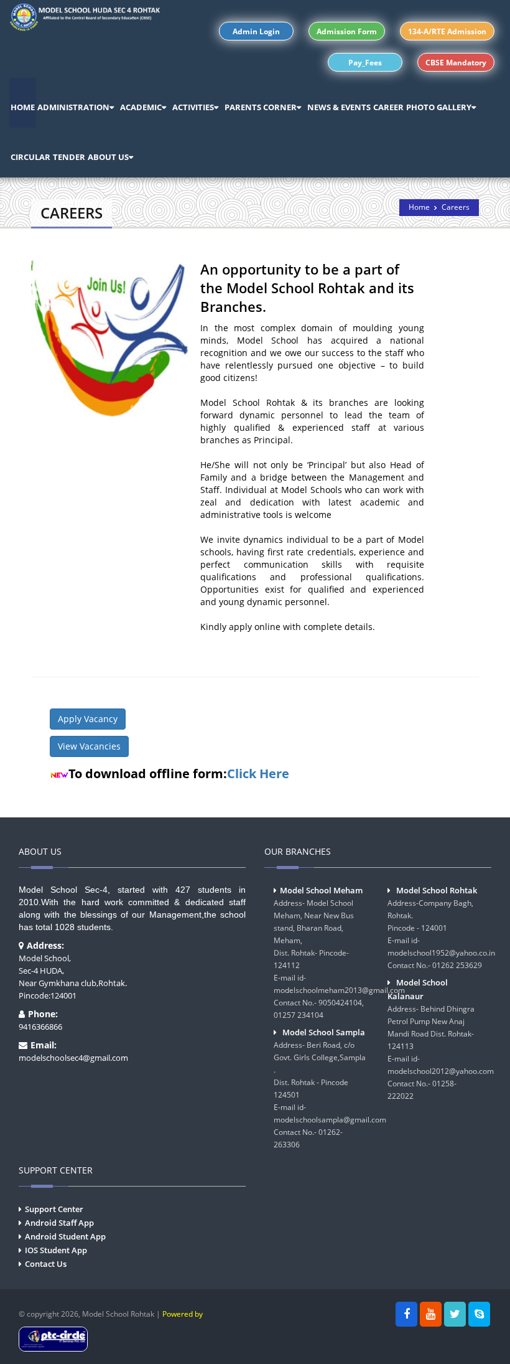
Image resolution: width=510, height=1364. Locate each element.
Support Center (54, 1209)
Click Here (258, 773)
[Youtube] (431, 1314)
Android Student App (65, 1236)
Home (419, 207)
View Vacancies (89, 746)
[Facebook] (406, 1314)
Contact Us (46, 1263)
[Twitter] (455, 1314)
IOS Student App (56, 1250)
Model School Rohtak (436, 890)
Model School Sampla (323, 1032)
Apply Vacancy (88, 719)
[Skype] (479, 1314)
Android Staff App (59, 1222)
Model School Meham (321, 890)
